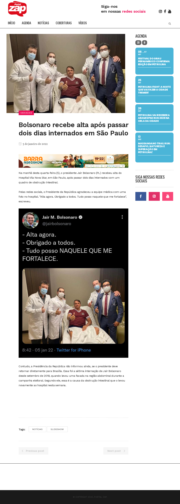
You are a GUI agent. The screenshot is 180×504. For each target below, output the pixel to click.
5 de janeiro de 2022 (35, 144)
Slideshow (57, 429)
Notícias (37, 429)
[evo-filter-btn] (138, 42)
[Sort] (144, 42)
